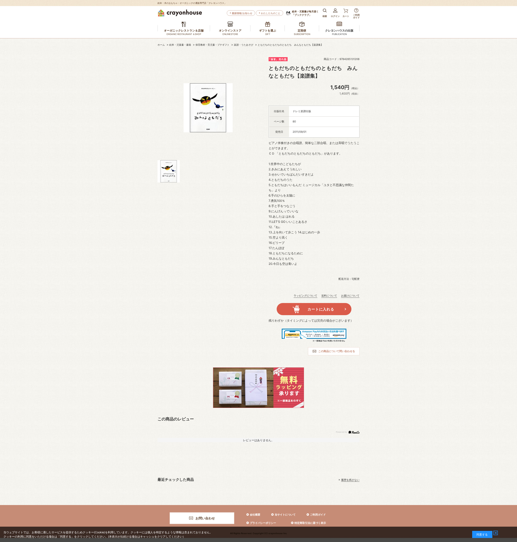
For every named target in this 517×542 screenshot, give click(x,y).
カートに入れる (321, 309)
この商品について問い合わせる (336, 351)
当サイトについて (285, 514)
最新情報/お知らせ (242, 13)
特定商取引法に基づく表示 (310, 522)
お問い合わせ (205, 518)
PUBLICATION (339, 34)
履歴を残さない (350, 479)
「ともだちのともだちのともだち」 (299, 153)
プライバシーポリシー (263, 522)
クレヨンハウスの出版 (339, 30)
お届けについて (350, 295)
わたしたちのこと (270, 13)
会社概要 (255, 514)
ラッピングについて (305, 295)
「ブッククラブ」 (305, 13)
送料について (329, 295)
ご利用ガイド (318, 514)
